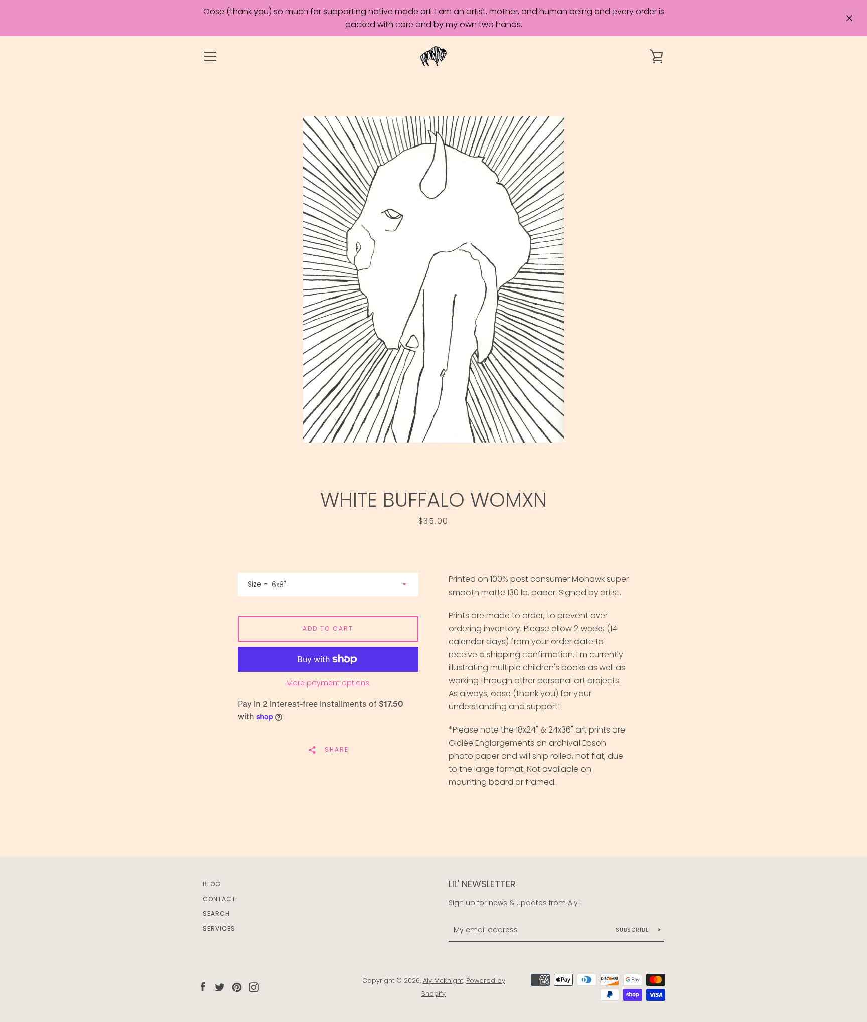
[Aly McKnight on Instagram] (254, 986)
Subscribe (633, 930)
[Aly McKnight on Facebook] (203, 986)
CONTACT (219, 899)
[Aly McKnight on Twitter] (220, 986)
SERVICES (219, 928)
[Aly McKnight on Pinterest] (237, 986)
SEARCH (216, 913)
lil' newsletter (482, 884)
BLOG (212, 884)
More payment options (327, 683)
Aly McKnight (443, 980)
